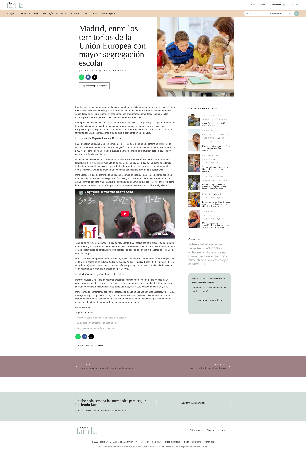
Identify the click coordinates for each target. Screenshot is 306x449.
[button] (81, 77)
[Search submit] (296, 13)
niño (132, 107)
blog (199, 248)
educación (83, 107)
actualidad (196, 244)
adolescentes (210, 134)
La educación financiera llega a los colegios (98, 323)
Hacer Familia (220, 119)
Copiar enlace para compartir (94, 86)
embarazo (194, 252)
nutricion (194, 260)
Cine (204, 249)
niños (205, 115)
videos (201, 264)
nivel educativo (96, 163)
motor (207, 256)
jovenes (192, 256)
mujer (214, 256)
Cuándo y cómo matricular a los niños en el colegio (101, 318)
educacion (216, 115)
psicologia (208, 142)
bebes (192, 248)
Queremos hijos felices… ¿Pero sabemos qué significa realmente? (216, 148)
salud (192, 264)
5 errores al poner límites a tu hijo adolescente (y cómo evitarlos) (215, 169)
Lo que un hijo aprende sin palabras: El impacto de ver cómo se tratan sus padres (214, 186)
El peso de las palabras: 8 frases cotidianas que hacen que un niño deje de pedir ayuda (216, 204)
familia (206, 119)
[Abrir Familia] (29, 13)
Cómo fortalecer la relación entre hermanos (214, 124)
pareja (206, 177)
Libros (200, 256)
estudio (162, 144)
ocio (203, 260)
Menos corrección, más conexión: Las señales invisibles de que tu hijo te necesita (216, 225)
